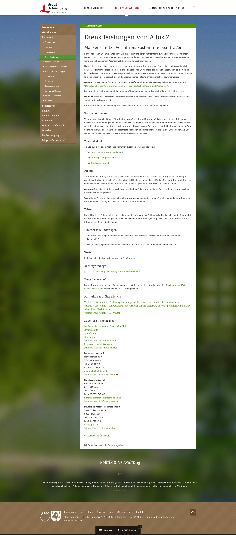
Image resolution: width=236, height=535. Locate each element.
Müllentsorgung (50, 135)
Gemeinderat (49, 32)
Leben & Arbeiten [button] (93, 8)
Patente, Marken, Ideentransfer (100, 347)
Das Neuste (48, 27)
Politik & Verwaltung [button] (128, 8)
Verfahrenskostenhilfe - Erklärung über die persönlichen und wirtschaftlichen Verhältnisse (132, 302)
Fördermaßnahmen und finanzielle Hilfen (106, 326)
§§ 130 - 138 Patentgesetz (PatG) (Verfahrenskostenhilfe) (112, 271)
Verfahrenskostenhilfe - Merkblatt (102, 312)
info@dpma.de (91, 424)
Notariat (46, 130)
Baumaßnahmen (50, 115)
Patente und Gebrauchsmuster (100, 340)
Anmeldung (90, 333)
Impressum (70, 512)
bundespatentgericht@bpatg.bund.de (102, 397)
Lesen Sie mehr (119, 490)
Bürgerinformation (52, 140)
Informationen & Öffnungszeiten (100, 374)
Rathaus (46, 37)
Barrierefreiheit (105, 512)
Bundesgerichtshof (100, 163)
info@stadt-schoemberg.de (160, 517)
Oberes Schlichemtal (53, 125)
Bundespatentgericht (101, 157)
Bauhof (46, 110)
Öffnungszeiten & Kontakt (130, 512)
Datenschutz (86, 512)
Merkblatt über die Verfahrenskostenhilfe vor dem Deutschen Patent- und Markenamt (126, 85)
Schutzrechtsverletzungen (98, 344)
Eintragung (90, 337)
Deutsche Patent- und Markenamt (107, 152)
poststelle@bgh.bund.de (96, 371)
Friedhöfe (47, 120)
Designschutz (91, 330)
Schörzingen (48, 105)
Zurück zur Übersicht (98, 435)
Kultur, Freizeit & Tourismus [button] (166, 8)
